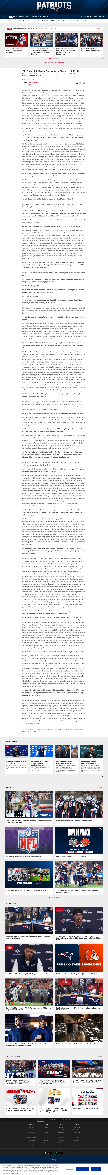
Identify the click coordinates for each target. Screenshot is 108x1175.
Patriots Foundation (31, 1137)
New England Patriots (33, 82)
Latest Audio (31, 1132)
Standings (46, 1142)
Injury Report (46, 1132)
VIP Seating (61, 1135)
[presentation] (102, 59)
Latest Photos (31, 1135)
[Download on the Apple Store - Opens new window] (48, 1153)
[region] (54, 1169)
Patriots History (31, 1140)
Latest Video (31, 1129)
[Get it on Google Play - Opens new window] (59, 1153)
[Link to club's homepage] (4, 16)
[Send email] (80, 83)
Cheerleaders (31, 1142)
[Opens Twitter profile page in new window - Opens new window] (30, 85)
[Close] (105, 1169)
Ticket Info (61, 1127)
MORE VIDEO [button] (54, 1050)
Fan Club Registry (77, 1129)
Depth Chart (46, 1129)
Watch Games (61, 1142)
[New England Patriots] (54, 1160)
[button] (50, 58)
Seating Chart (61, 1137)
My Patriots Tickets (61, 1129)
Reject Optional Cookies (83, 1169)
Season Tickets (61, 1132)
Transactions (46, 1137)
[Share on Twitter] (77, 83)
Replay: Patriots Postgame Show (21, 28)
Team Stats (46, 1135)
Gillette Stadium (61, 1140)
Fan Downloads (77, 1135)
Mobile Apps (76, 1137)
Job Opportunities (77, 1142)
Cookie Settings (69, 1169)
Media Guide (76, 1140)
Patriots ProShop (76, 1127)
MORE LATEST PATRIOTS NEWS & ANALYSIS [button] (54, 62)
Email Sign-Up (77, 1132)
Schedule (46, 1140)
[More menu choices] (51, 16)
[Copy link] (83, 83)
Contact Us (76, 1145)
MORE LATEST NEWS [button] (54, 897)
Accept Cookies (96, 1169)
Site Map (31, 1145)
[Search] (79, 16)
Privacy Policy (14, 1173)
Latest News (31, 1127)
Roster (46, 1127)
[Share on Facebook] (74, 83)
